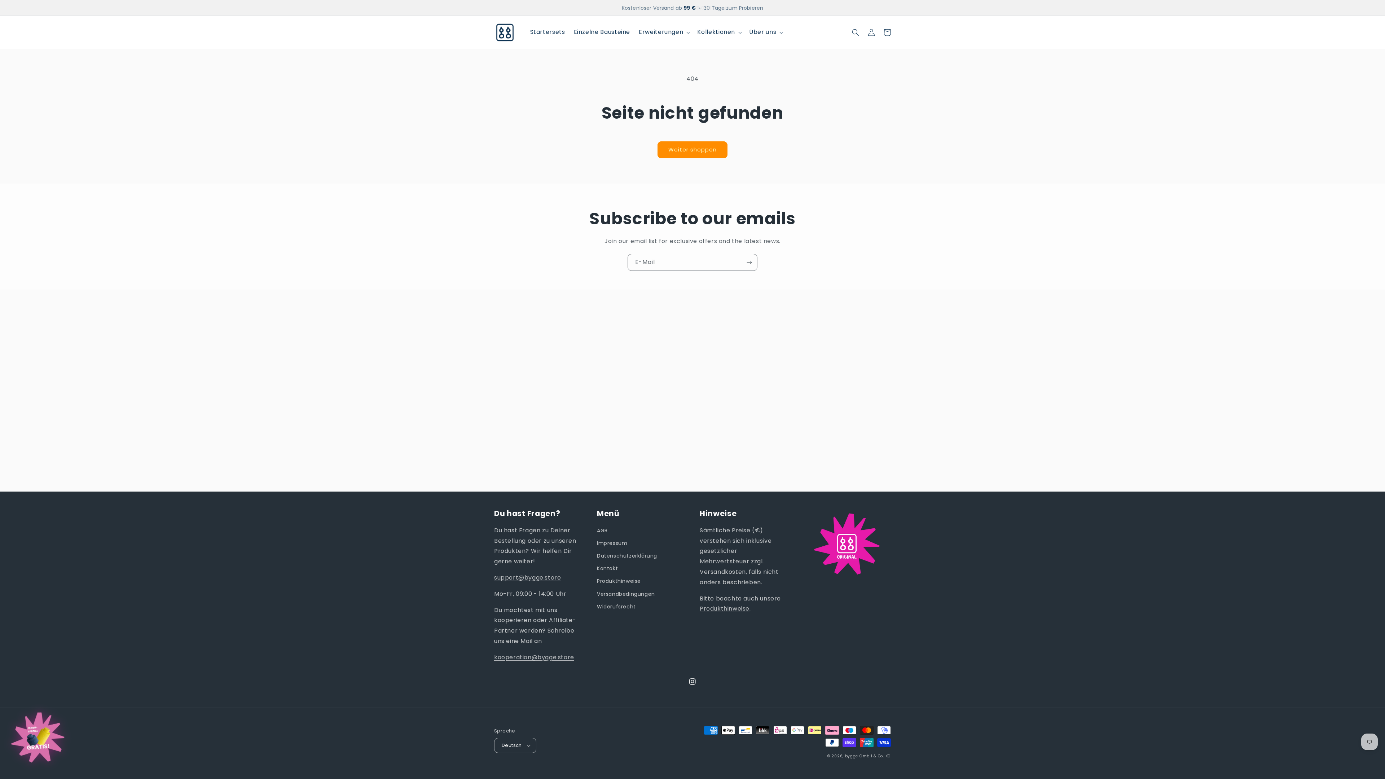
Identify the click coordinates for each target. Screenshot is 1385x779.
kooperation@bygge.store (534, 657)
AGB (602, 530)
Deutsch (512, 745)
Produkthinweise (619, 581)
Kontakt (607, 568)
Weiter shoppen (692, 149)
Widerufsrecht (616, 606)
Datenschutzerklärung (627, 555)
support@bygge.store (527, 577)
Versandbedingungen (626, 594)
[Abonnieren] (749, 262)
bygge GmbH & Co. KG (868, 756)
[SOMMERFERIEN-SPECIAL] (37, 740)
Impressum (612, 543)
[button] (663, 32)
